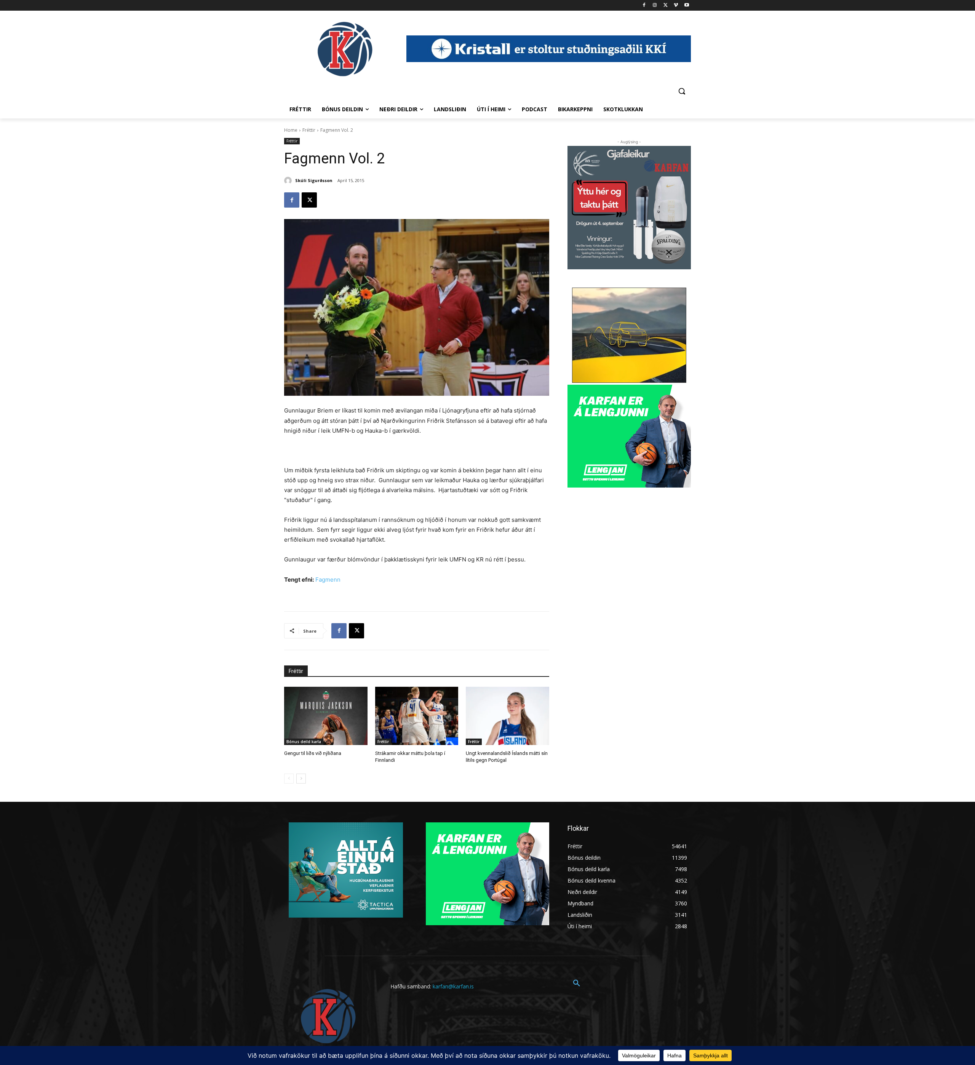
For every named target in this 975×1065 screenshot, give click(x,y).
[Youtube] (686, 5)
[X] (665, 5)
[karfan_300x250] (346, 870)
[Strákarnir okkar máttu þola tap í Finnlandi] (417, 716)
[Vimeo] (675, 5)
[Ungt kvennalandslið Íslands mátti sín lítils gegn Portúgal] (507, 716)
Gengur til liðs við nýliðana (312, 753)
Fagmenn (327, 579)
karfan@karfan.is (453, 986)
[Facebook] (644, 5)
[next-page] (301, 779)
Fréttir (308, 130)
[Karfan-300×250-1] (629, 436)
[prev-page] (289, 779)
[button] (682, 91)
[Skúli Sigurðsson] (289, 180)
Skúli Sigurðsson (313, 180)
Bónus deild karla (303, 741)
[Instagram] (655, 5)
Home (290, 130)
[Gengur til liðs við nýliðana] (326, 716)
